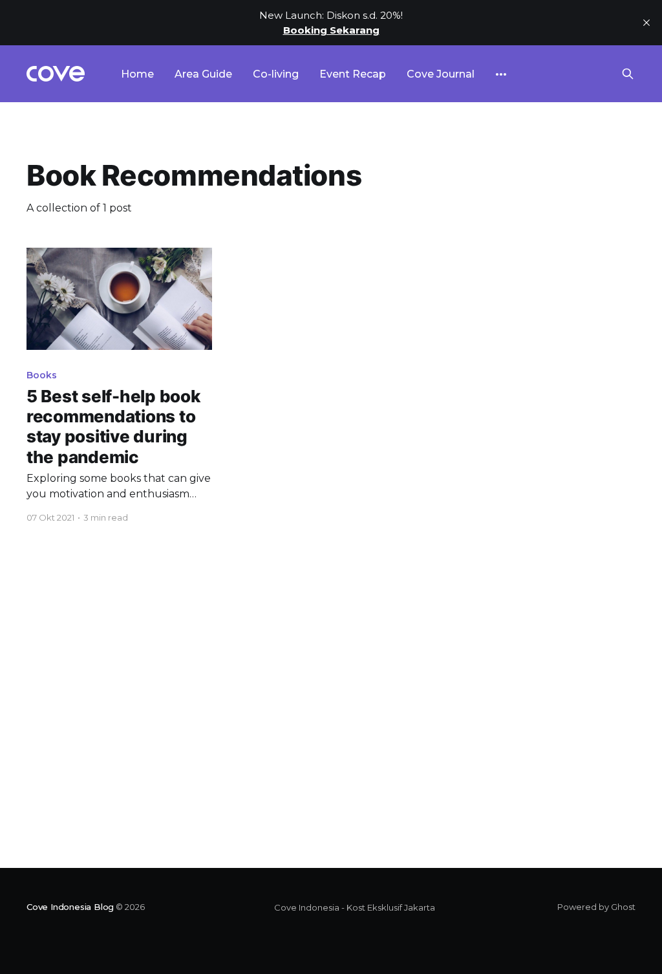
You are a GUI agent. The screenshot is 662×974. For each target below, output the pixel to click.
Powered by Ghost (596, 907)
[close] (646, 22)
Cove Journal (441, 74)
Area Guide (203, 74)
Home (137, 74)
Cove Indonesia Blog (70, 907)
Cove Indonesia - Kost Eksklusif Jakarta (354, 907)
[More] (501, 74)
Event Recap (352, 74)
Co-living (276, 74)
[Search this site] (627, 73)
